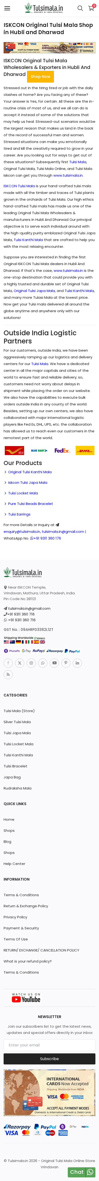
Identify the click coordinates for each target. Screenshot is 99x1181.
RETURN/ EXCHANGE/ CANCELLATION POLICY (41, 950)
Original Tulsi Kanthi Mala (29, 471)
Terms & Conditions (21, 894)
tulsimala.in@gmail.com (29, 608)
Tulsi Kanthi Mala (28, 239)
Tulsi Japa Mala (17, 732)
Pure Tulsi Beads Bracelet (30, 503)
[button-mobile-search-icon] (80, 8)
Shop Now (40, 76)
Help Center (14, 863)
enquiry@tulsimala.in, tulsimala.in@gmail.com (44, 531)
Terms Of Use (16, 939)
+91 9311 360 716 (21, 614)
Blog (7, 841)
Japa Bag (12, 777)
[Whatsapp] (42, 663)
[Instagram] (31, 663)
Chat (77, 1172)
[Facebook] (8, 663)
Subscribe (49, 1059)
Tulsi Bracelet (15, 766)
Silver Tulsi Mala (17, 721)
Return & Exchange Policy (26, 905)
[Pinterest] (65, 663)
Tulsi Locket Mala (22, 493)
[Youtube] (54, 663)
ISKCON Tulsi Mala (19, 185)
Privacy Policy (15, 917)
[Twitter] (19, 663)
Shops (9, 830)
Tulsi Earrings (19, 514)
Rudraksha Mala (17, 788)
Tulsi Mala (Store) (19, 710)
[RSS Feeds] (8, 674)
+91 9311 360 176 (47, 538)
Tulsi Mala (77, 161)
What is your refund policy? (28, 961)
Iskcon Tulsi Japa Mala (27, 482)
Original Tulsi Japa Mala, (35, 290)
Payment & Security (21, 928)
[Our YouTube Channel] (26, 997)
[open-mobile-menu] (7, 8)
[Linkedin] (77, 663)
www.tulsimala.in (68, 175)
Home (9, 819)
